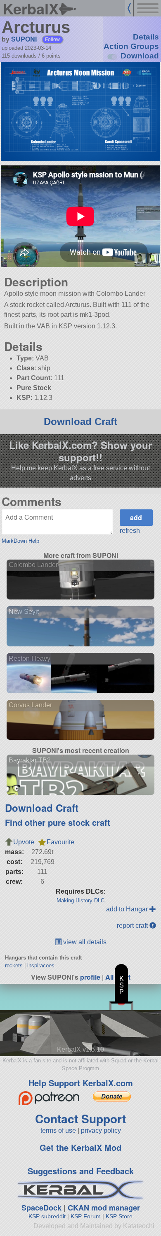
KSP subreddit (47, 1216)
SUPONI (24, 39)
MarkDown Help (20, 541)
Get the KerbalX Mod (80, 1147)
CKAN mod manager (104, 1207)
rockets (14, 965)
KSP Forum (86, 1216)
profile (90, 977)
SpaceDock (41, 1207)
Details (146, 37)
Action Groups (131, 46)
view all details (84, 942)
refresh (130, 530)
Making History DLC (80, 900)
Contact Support (80, 1118)
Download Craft (80, 421)
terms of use (58, 1130)
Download (140, 55)
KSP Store (119, 1216)
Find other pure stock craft (57, 822)
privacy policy (101, 1130)
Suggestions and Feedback (81, 1171)
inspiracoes (40, 965)
